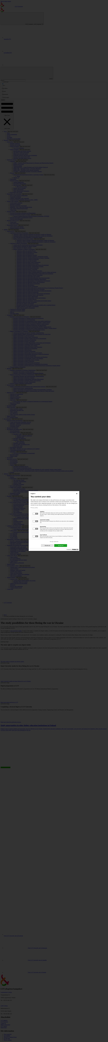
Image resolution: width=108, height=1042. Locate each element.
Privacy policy (34, 507)
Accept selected (54, 541)
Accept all (60, 545)
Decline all (47, 545)
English (33, 493)
